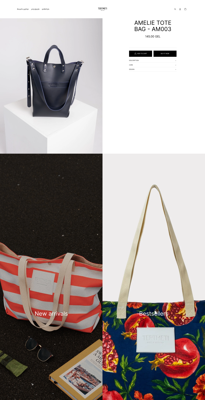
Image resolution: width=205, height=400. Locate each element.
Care (131, 65)
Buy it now (165, 54)
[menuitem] (23, 9)
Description (134, 60)
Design (131, 69)
